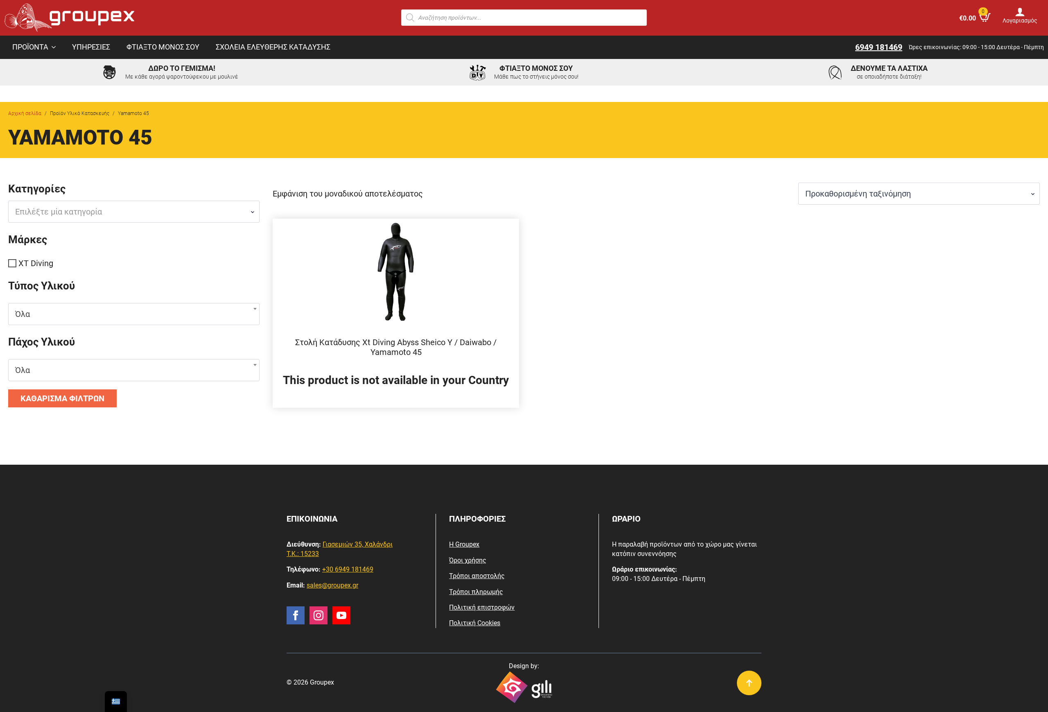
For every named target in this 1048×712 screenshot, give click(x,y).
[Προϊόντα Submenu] (56, 47)
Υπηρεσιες (91, 47)
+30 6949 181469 (347, 569)
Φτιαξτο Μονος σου (162, 47)
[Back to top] (749, 683)
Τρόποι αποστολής (477, 576)
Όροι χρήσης (467, 560)
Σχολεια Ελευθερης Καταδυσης (273, 47)
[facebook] (296, 615)
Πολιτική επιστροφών (482, 607)
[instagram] (318, 615)
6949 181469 (878, 47)
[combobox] (134, 212)
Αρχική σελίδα (24, 113)
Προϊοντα (30, 47)
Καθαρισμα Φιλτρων (62, 398)
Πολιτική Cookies (474, 623)
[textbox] (130, 211)
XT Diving (35, 263)
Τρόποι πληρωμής (476, 592)
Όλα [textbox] (22, 314)
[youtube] (341, 615)
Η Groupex (464, 544)
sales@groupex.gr (332, 585)
